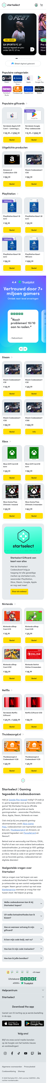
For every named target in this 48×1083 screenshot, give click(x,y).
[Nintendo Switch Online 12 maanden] (34, 654)
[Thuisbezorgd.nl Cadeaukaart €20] (12, 746)
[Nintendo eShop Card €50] (12, 654)
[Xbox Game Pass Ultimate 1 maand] (12, 491)
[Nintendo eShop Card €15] (12, 616)
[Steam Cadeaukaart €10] (12, 369)
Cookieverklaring (9, 1071)
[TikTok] (19, 1053)
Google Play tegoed (18, 799)
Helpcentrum (9, 990)
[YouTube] (26, 1053)
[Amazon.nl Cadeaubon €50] (12, 160)
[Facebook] (12, 1053)
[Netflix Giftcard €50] (34, 702)
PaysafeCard (30, 832)
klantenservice (8, 889)
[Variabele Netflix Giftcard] (12, 702)
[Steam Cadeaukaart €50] (34, 160)
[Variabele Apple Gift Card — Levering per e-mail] (12, 115)
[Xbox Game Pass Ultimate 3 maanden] (34, 491)
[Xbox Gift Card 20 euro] (12, 453)
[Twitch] (33, 1053)
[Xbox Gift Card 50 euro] (34, 453)
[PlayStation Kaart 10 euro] (12, 205)
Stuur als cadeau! (19, 591)
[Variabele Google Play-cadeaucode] (34, 115)
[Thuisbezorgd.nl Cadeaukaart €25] (34, 746)
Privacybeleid (29, 1066)
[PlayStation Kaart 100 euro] (34, 243)
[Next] (25, 349)
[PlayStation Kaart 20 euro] (34, 205)
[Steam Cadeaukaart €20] (34, 369)
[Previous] (21, 349)
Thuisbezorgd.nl (17, 829)
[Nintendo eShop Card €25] (34, 616)
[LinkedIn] (40, 1053)
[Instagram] (6, 1053)
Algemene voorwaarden (12, 1066)
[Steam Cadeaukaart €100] (34, 407)
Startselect (8, 997)
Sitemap (21, 1071)
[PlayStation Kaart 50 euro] (12, 243)
